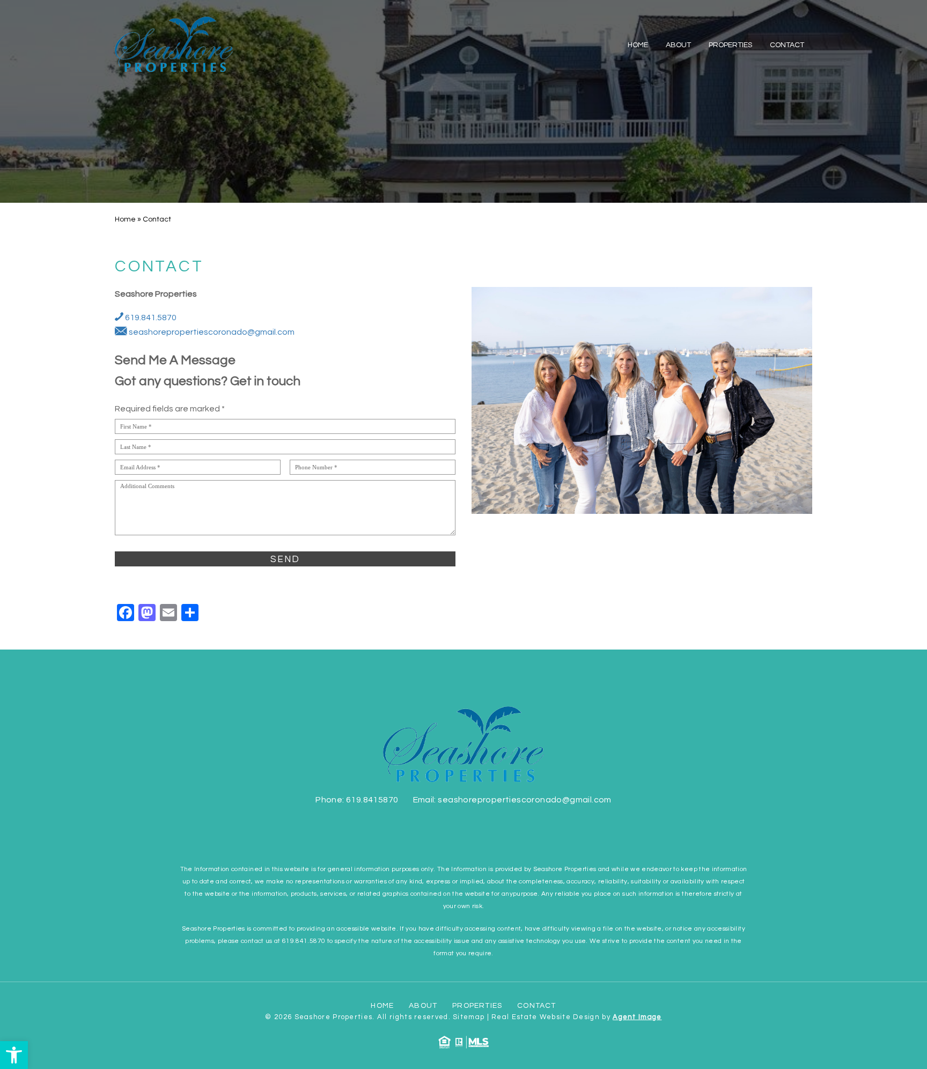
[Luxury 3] (174, 44)
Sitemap (468, 1017)
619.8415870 (372, 799)
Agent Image (637, 1017)
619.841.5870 (149, 317)
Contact (787, 45)
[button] (14, 1055)
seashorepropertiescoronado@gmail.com (211, 332)
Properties (730, 45)
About (678, 45)
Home (638, 45)
